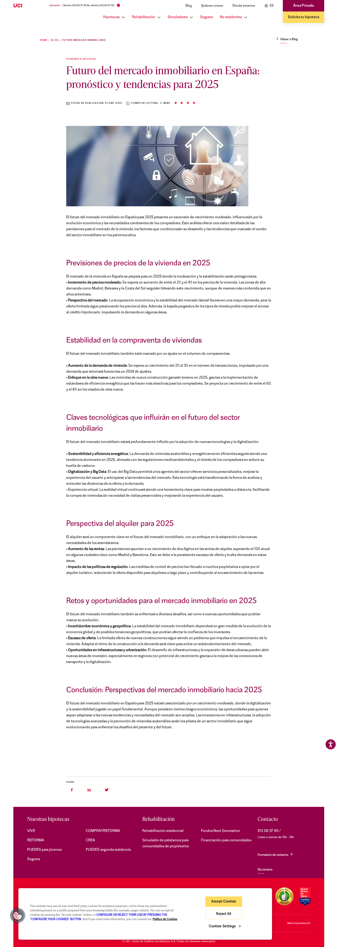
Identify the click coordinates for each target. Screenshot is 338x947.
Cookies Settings (222, 926)
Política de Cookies (165, 919)
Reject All (223, 914)
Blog (189, 6)
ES (271, 6)
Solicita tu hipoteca (303, 17)
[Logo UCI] (26, 5)
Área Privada (303, 6)
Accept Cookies (223, 901)
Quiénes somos (212, 6)
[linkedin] (89, 790)
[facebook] (72, 790)
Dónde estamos (243, 6)
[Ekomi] (284, 896)
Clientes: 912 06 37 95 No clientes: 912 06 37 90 (88, 5)
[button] (17, 915)
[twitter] (107, 790)
